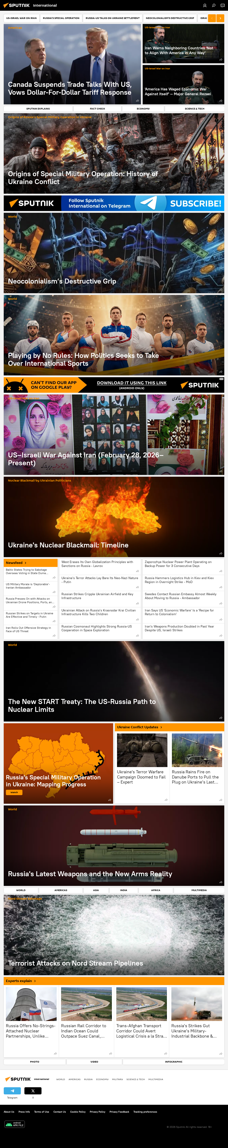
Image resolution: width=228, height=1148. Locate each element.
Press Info (24, 1111)
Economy (102, 1079)
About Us (9, 1111)
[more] (137, 100)
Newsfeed (14, 562)
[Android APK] (14, 1125)
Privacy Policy (97, 1111)
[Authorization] (204, 5)
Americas (15, 28)
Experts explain (19, 980)
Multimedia (155, 1079)
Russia (88, 1079)
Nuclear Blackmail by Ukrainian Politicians (39, 481)
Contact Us (59, 1111)
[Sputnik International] (17, 8)
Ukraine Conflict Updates (137, 727)
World (12, 217)
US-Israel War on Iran (157, 27)
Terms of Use (41, 1111)
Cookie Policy (78, 1111)
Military (117, 1079)
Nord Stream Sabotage (25, 899)
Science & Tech (135, 1079)
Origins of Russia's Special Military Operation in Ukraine (50, 117)
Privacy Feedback (119, 1111)
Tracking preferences (145, 1111)
